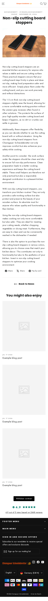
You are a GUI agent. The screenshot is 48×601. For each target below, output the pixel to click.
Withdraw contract (24, 498)
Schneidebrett (11, 12)
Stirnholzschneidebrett (31, 12)
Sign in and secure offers (19, 537)
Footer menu (10, 521)
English (9, 572)
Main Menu (9, 528)
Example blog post (12, 358)
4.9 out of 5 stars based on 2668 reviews (24, 512)
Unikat (14, 14)
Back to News (26, 283)
